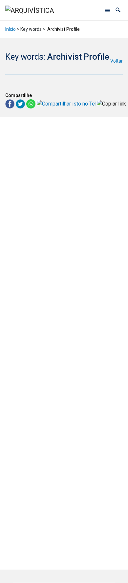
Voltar (116, 61)
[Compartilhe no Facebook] (10, 103)
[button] (118, 10)
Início (10, 29)
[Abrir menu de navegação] (107, 10)
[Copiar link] (111, 104)
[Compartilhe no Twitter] (21, 103)
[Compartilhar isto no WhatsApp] (31, 103)
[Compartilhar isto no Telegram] (67, 103)
